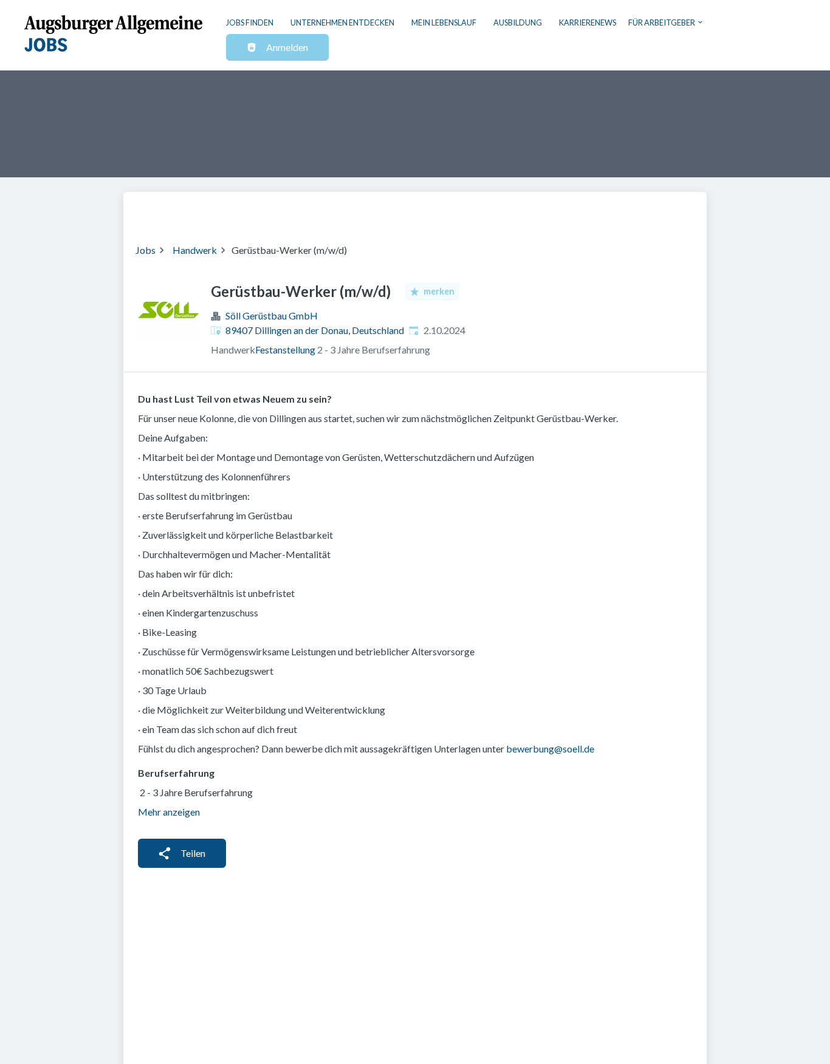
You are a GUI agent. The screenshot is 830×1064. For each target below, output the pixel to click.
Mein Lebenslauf (443, 22)
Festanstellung (285, 349)
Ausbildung (517, 22)
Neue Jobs (595, 210)
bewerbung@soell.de (550, 748)
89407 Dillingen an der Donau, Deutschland (314, 330)
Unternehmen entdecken (342, 22)
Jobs (145, 250)
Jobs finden (249, 22)
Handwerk (195, 250)
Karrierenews (587, 22)
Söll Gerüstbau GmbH (271, 315)
